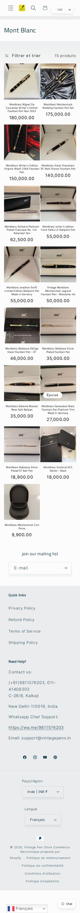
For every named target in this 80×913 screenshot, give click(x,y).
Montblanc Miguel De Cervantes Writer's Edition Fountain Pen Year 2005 (22, 108)
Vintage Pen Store (38, 847)
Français (24, 908)
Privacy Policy (22, 608)
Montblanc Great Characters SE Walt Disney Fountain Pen (58, 167)
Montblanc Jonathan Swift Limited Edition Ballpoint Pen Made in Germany (21, 291)
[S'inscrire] (65, 568)
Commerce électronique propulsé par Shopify (40, 853)
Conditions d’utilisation (42, 873)
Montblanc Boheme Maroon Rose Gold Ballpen (22, 407)
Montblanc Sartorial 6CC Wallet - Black (58, 469)
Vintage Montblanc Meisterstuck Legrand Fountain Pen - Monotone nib (58, 291)
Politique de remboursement (48, 858)
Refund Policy (22, 619)
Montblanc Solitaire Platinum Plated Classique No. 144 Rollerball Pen (22, 230)
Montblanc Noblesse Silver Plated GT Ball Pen (22, 469)
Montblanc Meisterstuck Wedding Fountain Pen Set (58, 106)
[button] (11, 8)
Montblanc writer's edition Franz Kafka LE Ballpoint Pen (58, 228)
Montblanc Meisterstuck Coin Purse (22, 526)
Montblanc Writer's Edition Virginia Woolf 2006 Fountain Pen (21, 169)
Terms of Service (25, 631)
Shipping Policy (23, 642)
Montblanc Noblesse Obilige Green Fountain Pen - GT (22, 350)
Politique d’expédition (42, 881)
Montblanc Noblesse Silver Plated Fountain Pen (58, 350)
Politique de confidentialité (43, 865)
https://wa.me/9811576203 (36, 727)
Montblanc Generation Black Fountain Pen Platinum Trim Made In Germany (58, 409)
